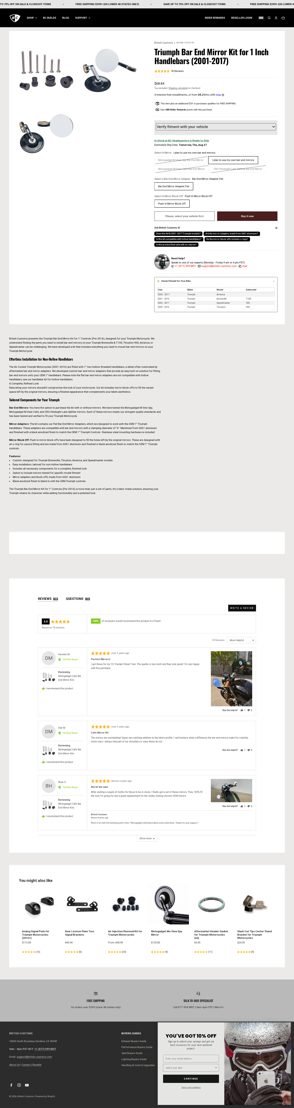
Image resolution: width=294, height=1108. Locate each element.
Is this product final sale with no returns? (176, 244)
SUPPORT (81, 17)
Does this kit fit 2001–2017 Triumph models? (178, 233)
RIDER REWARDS (215, 17)
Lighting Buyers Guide (134, 1059)
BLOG (65, 17)
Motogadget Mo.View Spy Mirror (166, 933)
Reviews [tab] (47, 599)
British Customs (163, 42)
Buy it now (247, 216)
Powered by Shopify (45, 1096)
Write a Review (242, 608)
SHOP (30, 17)
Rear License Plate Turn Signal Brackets (79, 933)
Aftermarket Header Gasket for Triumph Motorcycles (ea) (211, 934)
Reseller (37, 1064)
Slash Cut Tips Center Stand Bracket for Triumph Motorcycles (254, 934)
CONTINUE (191, 1078)
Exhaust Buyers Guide (133, 1041)
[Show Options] (216, 1067)
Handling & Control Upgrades (138, 1065)
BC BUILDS (49, 17)
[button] (261, 18)
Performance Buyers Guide (136, 1047)
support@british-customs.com (34, 1056)
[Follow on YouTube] (27, 1085)
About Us (14, 1064)
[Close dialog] (287, 1026)
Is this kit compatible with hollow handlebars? (179, 239)
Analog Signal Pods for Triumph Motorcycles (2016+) (35, 934)
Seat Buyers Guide (131, 1053)
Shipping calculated (178, 88)
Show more (145, 838)
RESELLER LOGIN (241, 17)
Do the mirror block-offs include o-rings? (227, 239)
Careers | (27, 1064)
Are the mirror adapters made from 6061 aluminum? (231, 233)
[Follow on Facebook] (11, 1085)
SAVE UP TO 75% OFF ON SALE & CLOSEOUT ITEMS (157, 4)
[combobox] (190, 1067)
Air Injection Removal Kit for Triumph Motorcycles (125, 933)
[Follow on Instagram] (19, 1085)
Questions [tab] (77, 599)
